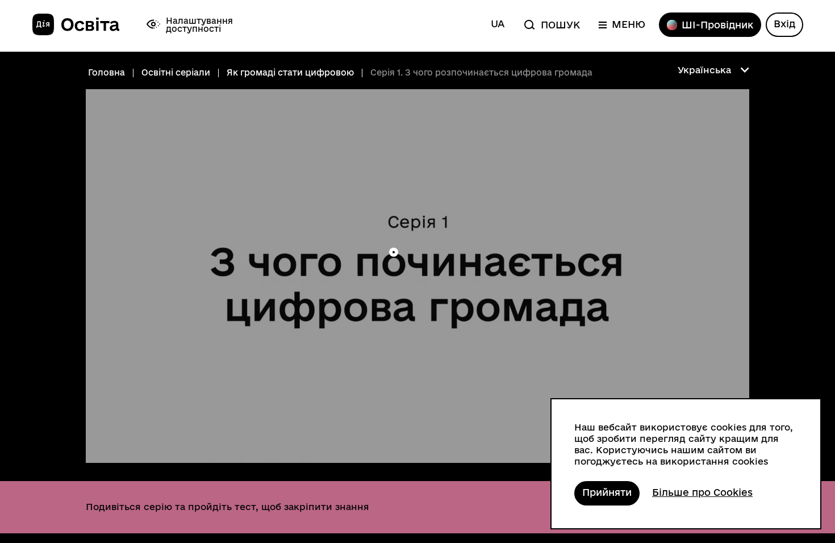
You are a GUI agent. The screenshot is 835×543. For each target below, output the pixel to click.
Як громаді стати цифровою (290, 73)
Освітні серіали (175, 73)
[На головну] (75, 25)
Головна (106, 73)
